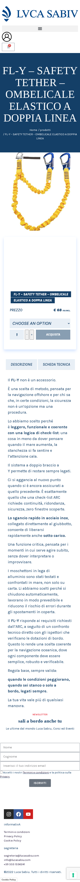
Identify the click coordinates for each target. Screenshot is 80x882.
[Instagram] (9, 814)
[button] (40, 28)
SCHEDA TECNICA (56, 364)
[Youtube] (28, 814)
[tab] (21, 364)
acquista (53, 334)
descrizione (21, 364)
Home (33, 130)
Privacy (5, 776)
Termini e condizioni (36, 772)
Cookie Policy (9, 879)
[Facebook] (18, 814)
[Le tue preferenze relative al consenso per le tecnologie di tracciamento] (73, 875)
